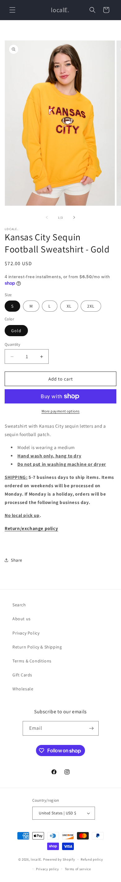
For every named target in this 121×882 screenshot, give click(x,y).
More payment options (61, 411)
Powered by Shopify (59, 859)
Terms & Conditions (32, 661)
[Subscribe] (91, 728)
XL (69, 306)
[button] (12, 10)
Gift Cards (22, 675)
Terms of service (78, 869)
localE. (36, 859)
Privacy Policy (25, 633)
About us (21, 618)
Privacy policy (47, 869)
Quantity (12, 344)
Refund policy (92, 859)
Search (19, 605)
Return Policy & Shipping (37, 647)
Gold (16, 330)
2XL (91, 306)
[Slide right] (74, 217)
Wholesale (22, 689)
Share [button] (16, 560)
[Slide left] (47, 217)
